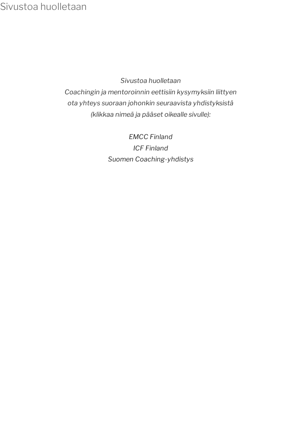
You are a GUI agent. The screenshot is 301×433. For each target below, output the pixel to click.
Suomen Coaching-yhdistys (150, 159)
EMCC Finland (151, 137)
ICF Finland (150, 148)
